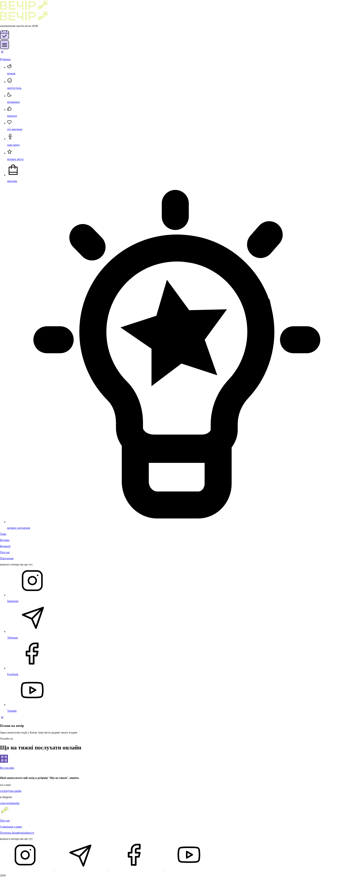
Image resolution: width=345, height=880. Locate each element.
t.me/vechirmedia (9, 803)
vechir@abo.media (10, 790)
